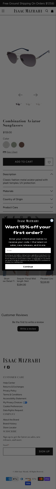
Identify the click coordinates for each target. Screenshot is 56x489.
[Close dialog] (52, 220)
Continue (28, 267)
